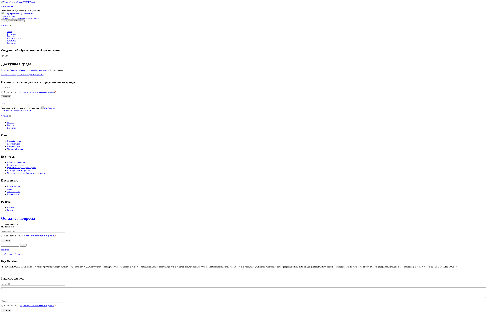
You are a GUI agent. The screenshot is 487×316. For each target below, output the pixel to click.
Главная (4, 70)
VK (2, 25)
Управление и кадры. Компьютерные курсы (26, 173)
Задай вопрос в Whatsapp (12, 254)
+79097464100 (7, 6)
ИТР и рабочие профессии (18, 170)
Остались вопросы (18, 218)
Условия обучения (15, 149)
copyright (5, 250)
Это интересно (13, 191)
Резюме (10, 210)
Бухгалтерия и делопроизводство (21, 168)
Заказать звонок (8, 16)
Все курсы (11, 34)
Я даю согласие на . (30, 92)
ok (10, 25)
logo (3, 103)
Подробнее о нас (14, 141)
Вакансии (11, 41)
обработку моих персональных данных (37, 92)
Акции (10, 189)
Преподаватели (13, 146)
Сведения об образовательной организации (20, 18)
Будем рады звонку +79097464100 (20, 14)
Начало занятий (14, 38)
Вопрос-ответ (13, 194)
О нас (9, 32)
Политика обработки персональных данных (16, 110)
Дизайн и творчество (16, 162)
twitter (6, 25)
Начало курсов (13, 186)
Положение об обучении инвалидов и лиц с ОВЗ (22, 74)
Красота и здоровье (15, 165)
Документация (13, 144)
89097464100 (49, 108)
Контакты (11, 43)
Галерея (10, 36)
